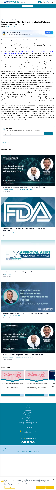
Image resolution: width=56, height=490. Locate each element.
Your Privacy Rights (28, 423)
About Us (24, 451)
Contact (28, 417)
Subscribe (48, 134)
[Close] (53, 479)
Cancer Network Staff (9, 233)
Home (18, 451)
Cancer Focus (26, 6)
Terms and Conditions (28, 419)
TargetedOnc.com (28, 414)
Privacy (28, 420)
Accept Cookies (40, 487)
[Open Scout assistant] (48, 2)
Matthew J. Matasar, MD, (9, 189)
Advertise (28, 407)
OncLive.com (28, 410)
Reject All (50, 487)
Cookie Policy (10, 484)
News (30, 451)
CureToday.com (28, 409)
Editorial (28, 415)
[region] (28, 483)
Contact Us (36, 451)
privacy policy (28, 136)
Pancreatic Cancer (6, 142)
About (28, 405)
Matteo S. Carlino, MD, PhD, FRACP (12, 315)
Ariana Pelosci (7, 274)
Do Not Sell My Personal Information (28, 422)
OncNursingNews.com (28, 412)
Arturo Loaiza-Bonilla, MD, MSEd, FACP (24, 189)
